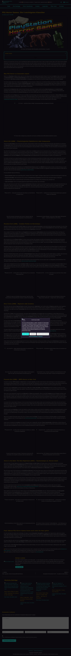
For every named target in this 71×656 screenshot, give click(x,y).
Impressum (40, 336)
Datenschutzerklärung (33, 336)
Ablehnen (33, 333)
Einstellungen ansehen (42, 333)
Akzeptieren (25, 333)
